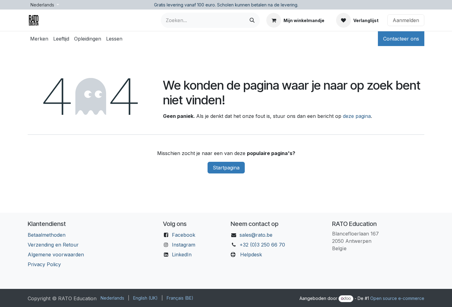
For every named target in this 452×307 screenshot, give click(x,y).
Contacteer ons (401, 39)
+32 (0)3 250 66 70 (262, 245)
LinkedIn (182, 254)
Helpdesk (251, 254)
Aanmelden (406, 20)
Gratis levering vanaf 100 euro (184, 4)
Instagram (183, 245)
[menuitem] (39, 39)
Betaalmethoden (46, 235)
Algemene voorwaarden (56, 254)
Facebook (183, 235)
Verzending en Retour (53, 245)
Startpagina (226, 168)
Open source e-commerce (397, 298)
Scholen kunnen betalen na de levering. (257, 4)
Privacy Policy (44, 264)
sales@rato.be (256, 235)
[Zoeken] (252, 20)
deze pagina (357, 116)
